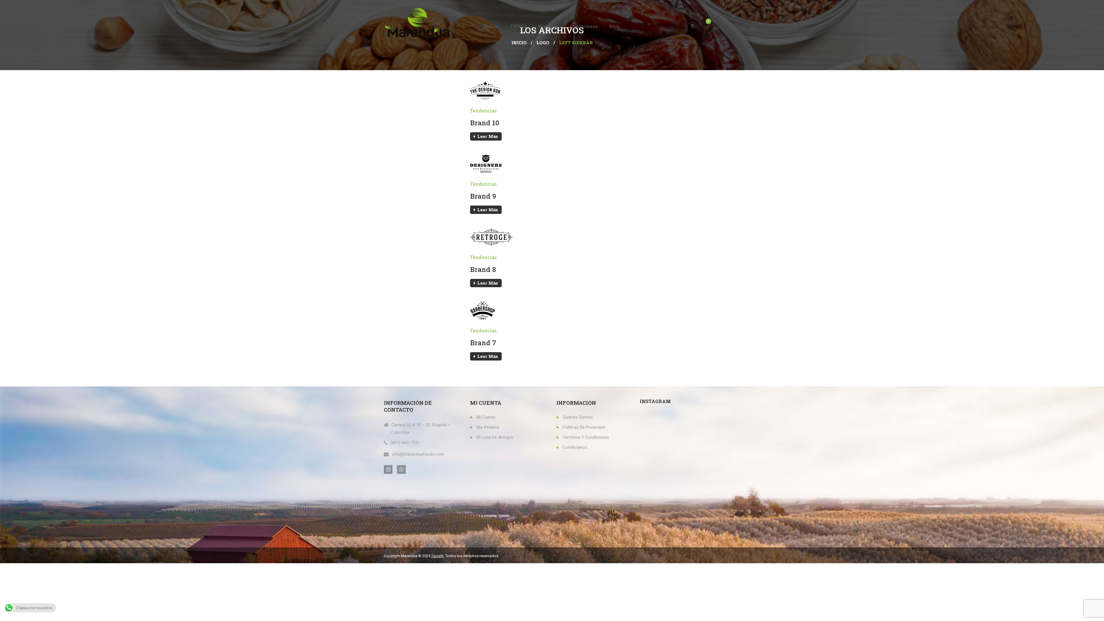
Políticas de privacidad (584, 427)
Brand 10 (484, 122)
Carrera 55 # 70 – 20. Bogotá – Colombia (420, 428)
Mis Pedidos (487, 427)
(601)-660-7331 (405, 442)
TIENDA (518, 26)
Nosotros (548, 26)
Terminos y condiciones (586, 437)
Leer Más (487, 136)
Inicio (491, 26)
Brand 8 (483, 269)
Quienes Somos (578, 417)
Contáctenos (584, 26)
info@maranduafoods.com (418, 454)
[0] (706, 26)
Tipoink (437, 556)
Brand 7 (483, 342)
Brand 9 (483, 196)
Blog (614, 26)
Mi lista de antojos (494, 437)
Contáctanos (575, 447)
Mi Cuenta (485, 417)
